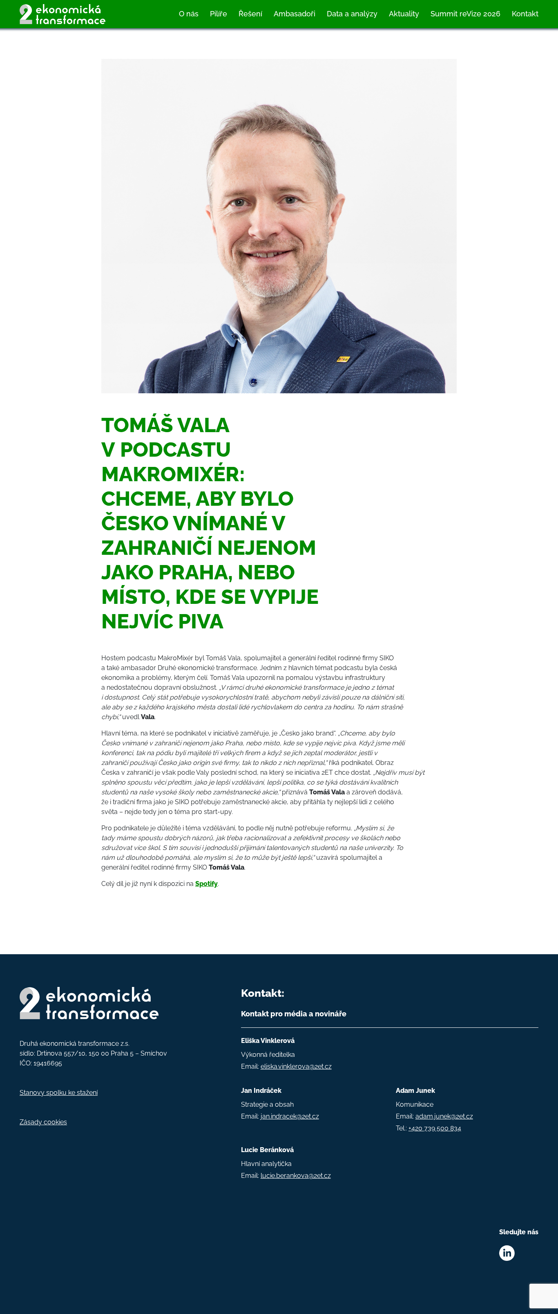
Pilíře (218, 13)
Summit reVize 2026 (465, 13)
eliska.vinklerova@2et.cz (296, 1066)
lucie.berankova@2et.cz (296, 1175)
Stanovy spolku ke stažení (59, 1092)
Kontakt (525, 13)
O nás (189, 13)
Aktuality (404, 13)
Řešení (250, 13)
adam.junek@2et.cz (444, 1116)
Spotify (206, 884)
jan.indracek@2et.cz (290, 1116)
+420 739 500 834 (434, 1128)
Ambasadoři (294, 13)
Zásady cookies (43, 1122)
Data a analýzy (352, 13)
